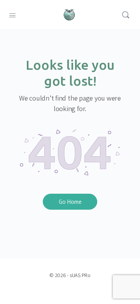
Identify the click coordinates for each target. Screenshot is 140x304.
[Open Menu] (12, 14)
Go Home (70, 201)
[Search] (125, 15)
